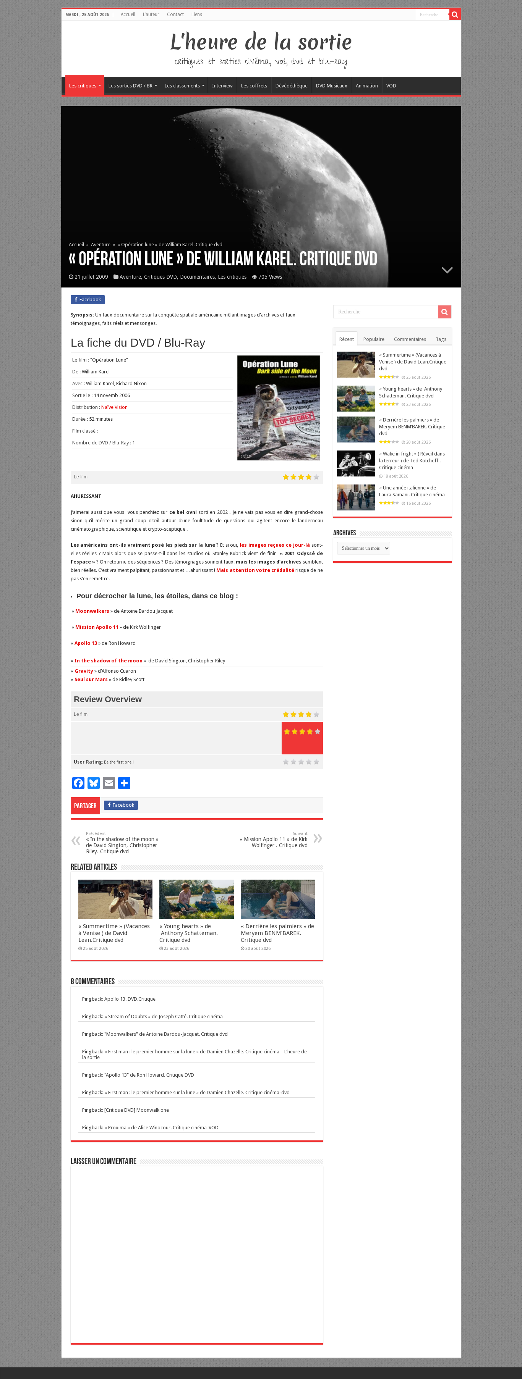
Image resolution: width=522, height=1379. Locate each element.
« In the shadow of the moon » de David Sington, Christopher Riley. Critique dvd (122, 842)
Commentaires (410, 339)
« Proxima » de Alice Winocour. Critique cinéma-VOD (161, 1127)
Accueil (128, 14)
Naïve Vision (114, 407)
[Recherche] (455, 14)
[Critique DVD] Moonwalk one (136, 1110)
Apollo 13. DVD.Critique (130, 999)
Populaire (373, 339)
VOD (391, 86)
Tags (441, 339)
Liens (196, 14)
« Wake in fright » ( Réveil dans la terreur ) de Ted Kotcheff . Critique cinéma (412, 460)
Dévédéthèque (292, 86)
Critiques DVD (160, 277)
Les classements (182, 86)
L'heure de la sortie (261, 42)
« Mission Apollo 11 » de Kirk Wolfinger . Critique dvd (274, 839)
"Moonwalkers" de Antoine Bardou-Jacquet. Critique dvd (166, 1034)
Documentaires (197, 277)
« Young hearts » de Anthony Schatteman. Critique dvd (188, 933)
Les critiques (82, 86)
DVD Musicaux (331, 86)
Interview (222, 86)
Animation (367, 86)
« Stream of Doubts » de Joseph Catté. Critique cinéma (163, 1016)
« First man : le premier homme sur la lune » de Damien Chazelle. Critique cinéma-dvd (197, 1092)
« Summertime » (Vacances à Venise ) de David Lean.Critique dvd (114, 933)
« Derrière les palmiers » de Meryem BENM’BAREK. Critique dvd (277, 933)
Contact (175, 14)
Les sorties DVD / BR (130, 86)
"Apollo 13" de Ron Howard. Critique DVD (149, 1075)
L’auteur (151, 14)
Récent (346, 339)
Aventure (100, 244)
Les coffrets (254, 86)
